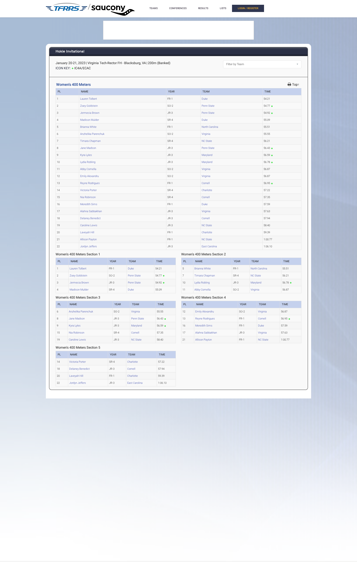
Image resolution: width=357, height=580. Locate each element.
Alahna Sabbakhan (91, 211)
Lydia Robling (87, 162)
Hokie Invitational (70, 51)
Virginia (206, 133)
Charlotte (207, 190)
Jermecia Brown (89, 112)
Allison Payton (88, 239)
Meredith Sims (88, 204)
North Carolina (210, 126)
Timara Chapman (90, 140)
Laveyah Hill (87, 232)
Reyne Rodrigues (90, 183)
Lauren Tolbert (88, 98)
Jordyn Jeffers (88, 246)
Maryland (207, 155)
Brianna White (88, 126)
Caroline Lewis (88, 225)
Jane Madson (88, 147)
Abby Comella (88, 169)
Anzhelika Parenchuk (92, 133)
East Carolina (209, 246)
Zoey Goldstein (89, 105)
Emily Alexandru (89, 176)
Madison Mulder (89, 119)
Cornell (206, 183)
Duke (205, 98)
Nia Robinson (88, 197)
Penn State (208, 105)
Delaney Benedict (90, 218)
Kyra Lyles (86, 155)
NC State (207, 140)
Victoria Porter (88, 190)
